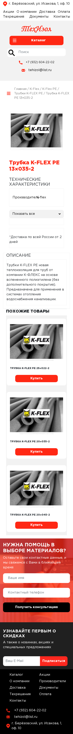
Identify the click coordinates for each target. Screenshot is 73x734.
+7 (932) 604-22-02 (40, 62)
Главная (20, 89)
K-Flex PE (49, 89)
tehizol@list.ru (40, 70)
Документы (38, 16)
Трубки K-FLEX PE (28, 93)
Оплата (64, 11)
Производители (52, 681)
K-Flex (34, 89)
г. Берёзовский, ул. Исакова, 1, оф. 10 (39, 3)
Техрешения (13, 16)
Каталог (16, 674)
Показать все (23, 213)
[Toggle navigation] (8, 93)
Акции (8, 11)
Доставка (47, 11)
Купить (36, 378)
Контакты (62, 16)
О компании (26, 11)
